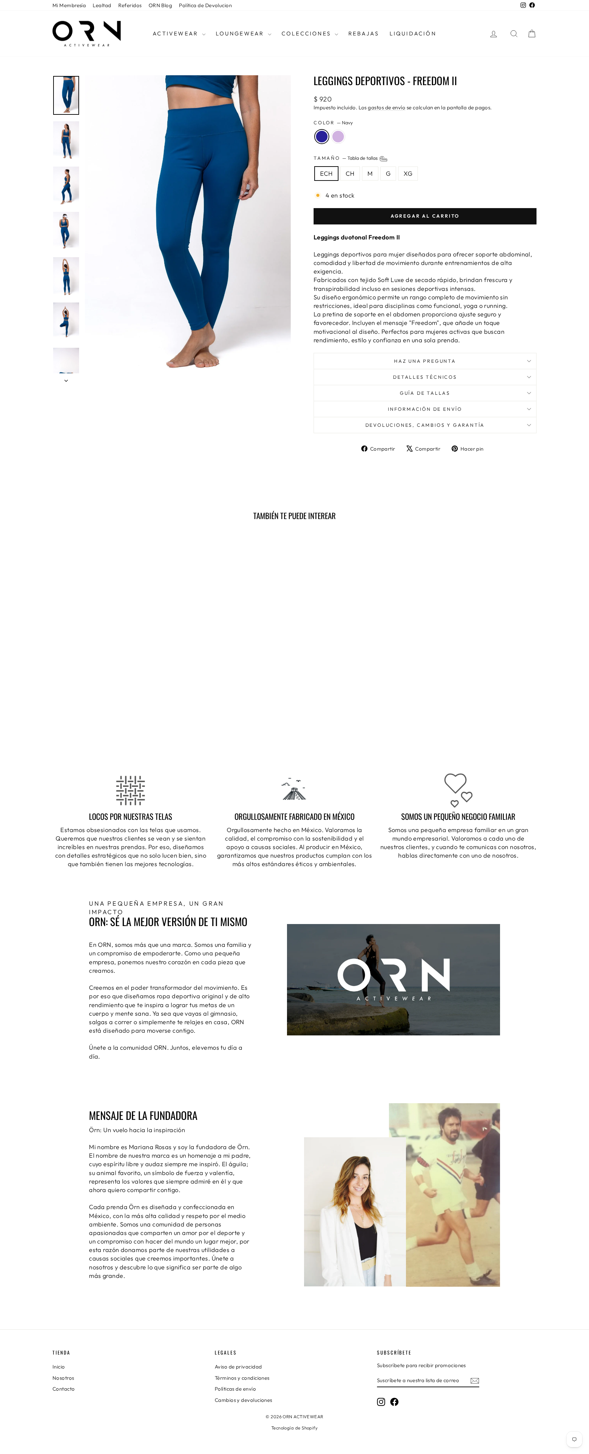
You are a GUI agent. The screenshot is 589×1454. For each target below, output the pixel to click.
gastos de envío (386, 107)
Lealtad (102, 5)
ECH (326, 173)
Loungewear (241, 33)
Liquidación (413, 33)
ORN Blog (160, 5)
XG (408, 173)
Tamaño (346, 158)
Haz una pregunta (425, 361)
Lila (338, 136)
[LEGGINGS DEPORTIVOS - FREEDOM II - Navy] (105, 733)
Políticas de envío (235, 1389)
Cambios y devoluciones (243, 1400)
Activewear (176, 33)
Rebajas (363, 33)
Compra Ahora (110, 702)
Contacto (63, 1389)
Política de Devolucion (205, 5)
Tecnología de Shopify (294, 1427)
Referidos (130, 5)
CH (350, 173)
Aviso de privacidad (238, 1366)
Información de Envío (425, 409)
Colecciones (307, 33)
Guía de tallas (425, 393)
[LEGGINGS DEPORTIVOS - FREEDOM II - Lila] (114, 733)
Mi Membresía (69, 5)
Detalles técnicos (425, 377)
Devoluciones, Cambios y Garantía (425, 425)
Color (333, 123)
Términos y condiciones (242, 1378)
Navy (322, 136)
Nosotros (63, 1378)
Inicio (58, 1366)
